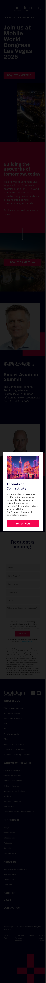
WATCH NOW (23, 523)
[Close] (39, 456)
